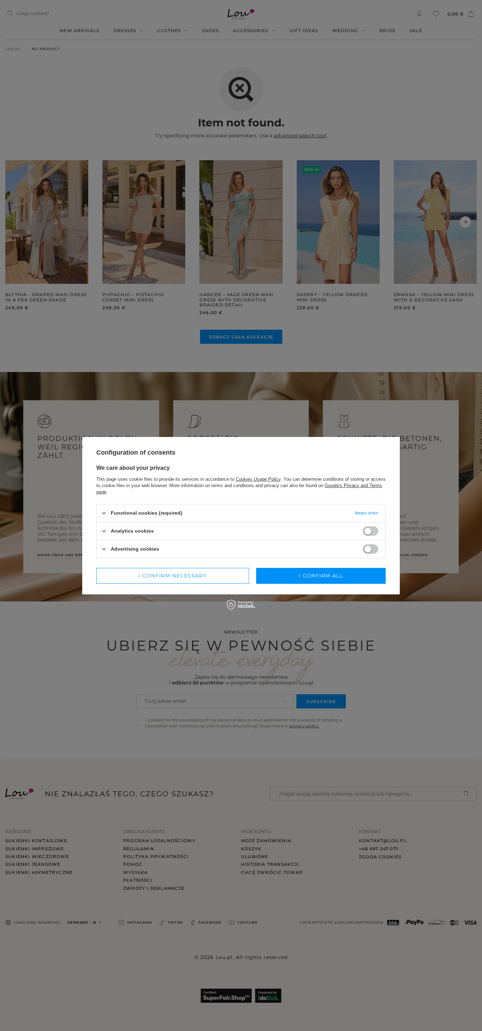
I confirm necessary (173, 576)
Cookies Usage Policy (258, 478)
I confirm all (321, 576)
